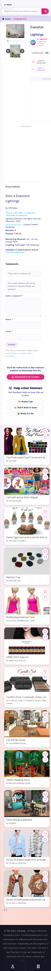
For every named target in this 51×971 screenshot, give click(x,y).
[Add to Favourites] (45, 432)
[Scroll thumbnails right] (22, 51)
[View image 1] (18, 51)
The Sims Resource (15, 252)
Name (9, 319)
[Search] (45, 11)
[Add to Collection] (45, 437)
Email (9, 331)
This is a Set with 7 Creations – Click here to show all (21, 214)
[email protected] (13, 224)
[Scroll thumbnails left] (8, 51)
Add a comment (14, 296)
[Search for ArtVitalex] (33, 42)
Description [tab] (13, 186)
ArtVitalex (44, 39)
